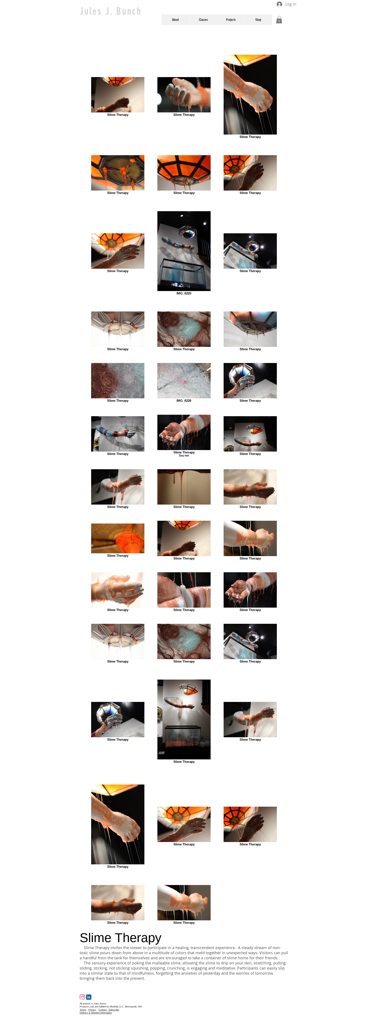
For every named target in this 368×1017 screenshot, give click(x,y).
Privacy (92, 1009)
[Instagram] (82, 997)
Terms (83, 1009)
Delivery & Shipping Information (96, 1012)
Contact (102, 1009)
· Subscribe (112, 1009)
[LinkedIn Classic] (88, 997)
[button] (230, 19)
